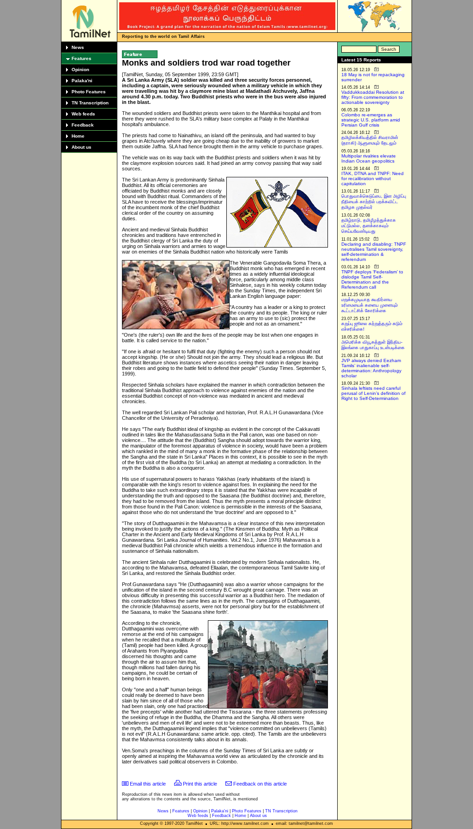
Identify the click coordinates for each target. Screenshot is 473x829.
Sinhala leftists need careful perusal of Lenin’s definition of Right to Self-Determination (373, 393)
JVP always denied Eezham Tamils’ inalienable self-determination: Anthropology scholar (371, 368)
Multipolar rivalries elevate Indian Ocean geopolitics (368, 158)
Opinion (80, 69)
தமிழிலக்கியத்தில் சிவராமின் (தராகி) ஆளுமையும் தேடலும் (369, 140)
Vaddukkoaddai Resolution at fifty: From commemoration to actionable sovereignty (372, 97)
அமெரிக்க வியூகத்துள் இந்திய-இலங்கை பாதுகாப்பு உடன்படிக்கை (373, 344)
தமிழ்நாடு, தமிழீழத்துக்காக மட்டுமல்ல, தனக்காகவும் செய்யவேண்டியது (368, 226)
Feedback (83, 124)
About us (81, 147)
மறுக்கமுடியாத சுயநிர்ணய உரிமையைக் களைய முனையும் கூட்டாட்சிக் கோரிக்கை (369, 305)
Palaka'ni (82, 80)
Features (81, 58)
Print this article (200, 784)
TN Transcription (90, 102)
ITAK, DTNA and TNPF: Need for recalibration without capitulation (372, 178)
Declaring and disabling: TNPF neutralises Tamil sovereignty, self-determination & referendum (373, 252)
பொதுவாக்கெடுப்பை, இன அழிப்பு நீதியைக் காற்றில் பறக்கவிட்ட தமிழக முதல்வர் (373, 202)
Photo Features (89, 91)
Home (78, 136)
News (78, 47)
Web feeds (83, 113)
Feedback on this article (260, 784)
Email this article (148, 784)
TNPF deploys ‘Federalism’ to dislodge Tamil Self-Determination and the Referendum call (372, 279)
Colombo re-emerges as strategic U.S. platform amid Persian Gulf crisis (370, 119)
